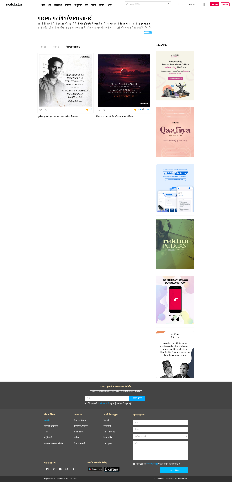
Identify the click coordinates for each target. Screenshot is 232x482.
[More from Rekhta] (203, 4)
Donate (225, 4)
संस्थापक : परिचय (81, 426)
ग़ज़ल (56, 47)
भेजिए (176, 470)
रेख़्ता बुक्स (108, 443)
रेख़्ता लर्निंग (108, 437)
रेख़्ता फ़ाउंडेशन (80, 420)
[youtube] (60, 469)
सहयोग (47, 420)
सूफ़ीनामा (107, 426)
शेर (43, 47)
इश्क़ (139, 109)
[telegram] (73, 469)
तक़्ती (46, 432)
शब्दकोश (58, 4)
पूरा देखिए (148, 32)
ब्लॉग (93, 4)
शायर (43, 4)
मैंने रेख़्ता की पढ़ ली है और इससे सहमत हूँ (109, 403)
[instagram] (66, 469)
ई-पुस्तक (78, 4)
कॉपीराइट (73, 478)
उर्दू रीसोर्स (48, 437)
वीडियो (68, 4)
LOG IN (192, 4)
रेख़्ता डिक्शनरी (109, 432)
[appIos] (111, 469)
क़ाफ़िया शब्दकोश (51, 426)
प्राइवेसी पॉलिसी (49, 478)
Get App (215, 4)
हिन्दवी (106, 420)
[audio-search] (168, 4)
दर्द (91, 109)
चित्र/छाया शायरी (73, 47)
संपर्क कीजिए (79, 432)
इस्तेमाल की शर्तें (62, 478)
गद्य (86, 4)
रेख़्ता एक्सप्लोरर (80, 443)
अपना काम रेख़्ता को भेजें (53, 443)
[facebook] (47, 469)
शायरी (101, 4)
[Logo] (14, 4)
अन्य (109, 4)
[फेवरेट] (41, 110)
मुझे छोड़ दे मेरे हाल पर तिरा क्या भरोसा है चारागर (58, 116)
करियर (76, 437)
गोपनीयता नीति (103, 403)
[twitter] (54, 469)
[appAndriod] (95, 469)
